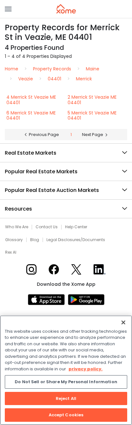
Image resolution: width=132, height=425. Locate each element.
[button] (8, 9)
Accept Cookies (66, 415)
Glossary (14, 240)
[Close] (123, 322)
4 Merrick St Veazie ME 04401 (31, 100)
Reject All (66, 398)
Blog (34, 240)
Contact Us (47, 227)
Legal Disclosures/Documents (75, 240)
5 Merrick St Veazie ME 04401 (92, 116)
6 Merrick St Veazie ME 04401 (31, 116)
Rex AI (10, 252)
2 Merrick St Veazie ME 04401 (92, 100)
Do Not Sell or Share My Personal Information (66, 382)
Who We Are (16, 227)
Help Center (76, 227)
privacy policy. (86, 369)
